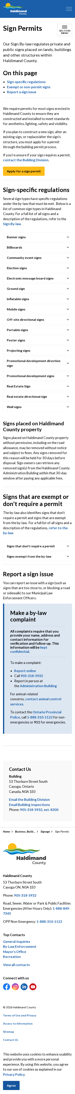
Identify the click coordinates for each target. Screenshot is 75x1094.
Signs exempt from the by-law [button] (29, 556)
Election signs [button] (17, 268)
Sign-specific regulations (26, 82)
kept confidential (28, 649)
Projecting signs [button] (18, 350)
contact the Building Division (25, 160)
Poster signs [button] (16, 340)
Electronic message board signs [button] (30, 278)
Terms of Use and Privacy (19, 1015)
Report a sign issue (21, 92)
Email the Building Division (29, 799)
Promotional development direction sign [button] (33, 363)
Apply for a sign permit (24, 171)
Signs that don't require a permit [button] (31, 546)
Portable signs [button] (17, 330)
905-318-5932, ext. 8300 (39, 810)
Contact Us (10, 1039)
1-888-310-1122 (40, 717)
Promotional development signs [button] (30, 376)
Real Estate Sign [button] (18, 386)
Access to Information (18, 1023)
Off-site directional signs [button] (25, 319)
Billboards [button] (14, 247)
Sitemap (8, 1031)
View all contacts (16, 965)
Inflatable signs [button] (18, 299)
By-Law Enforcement (19, 946)
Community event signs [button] (24, 257)
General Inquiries (16, 941)
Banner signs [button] (16, 237)
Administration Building (38, 686)
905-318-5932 (32, 676)
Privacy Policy (14, 1074)
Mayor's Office (14, 952)
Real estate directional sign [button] (27, 396)
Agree (11, 1085)
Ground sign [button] (16, 288)
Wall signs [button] (14, 407)
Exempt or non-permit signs (28, 87)
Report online (25, 671)
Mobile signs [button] (16, 309)
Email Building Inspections (29, 805)
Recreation (12, 957)
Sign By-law (12, 224)
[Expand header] (69, 9)
